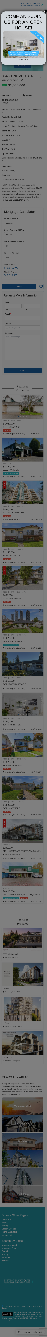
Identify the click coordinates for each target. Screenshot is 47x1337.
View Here (23, 59)
